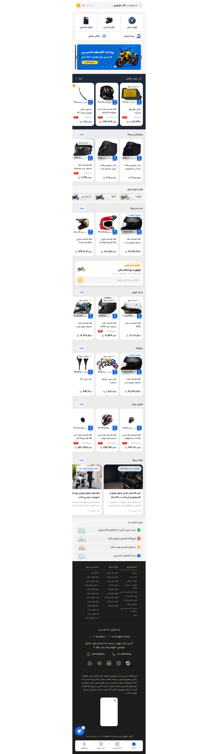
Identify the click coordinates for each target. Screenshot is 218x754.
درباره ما (134, 573)
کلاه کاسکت (95, 573)
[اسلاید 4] (103, 67)
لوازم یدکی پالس (112, 581)
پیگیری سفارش (132, 604)
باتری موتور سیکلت (93, 593)
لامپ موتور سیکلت (93, 597)
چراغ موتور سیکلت (93, 601)
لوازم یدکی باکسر (112, 601)
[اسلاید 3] (107, 67)
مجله (135, 615)
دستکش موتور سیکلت (91, 585)
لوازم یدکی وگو (113, 605)
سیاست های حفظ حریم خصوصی (129, 609)
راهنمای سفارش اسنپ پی (128, 592)
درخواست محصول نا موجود (130, 586)
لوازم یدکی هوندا (112, 577)
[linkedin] (109, 663)
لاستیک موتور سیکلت (92, 618)
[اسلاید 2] (111, 67)
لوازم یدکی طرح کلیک (111, 597)
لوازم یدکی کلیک (112, 593)
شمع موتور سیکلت (93, 605)
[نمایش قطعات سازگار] (80, 280)
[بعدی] (78, 57)
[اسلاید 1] (115, 67)
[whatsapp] (90, 663)
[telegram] (99, 663)
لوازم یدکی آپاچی (112, 573)
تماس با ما (133, 577)
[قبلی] (139, 57)
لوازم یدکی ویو (113, 589)
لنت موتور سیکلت (93, 610)
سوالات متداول (132, 581)
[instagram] (118, 663)
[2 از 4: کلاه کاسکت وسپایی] (109, 57)
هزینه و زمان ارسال (130, 600)
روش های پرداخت (131, 596)
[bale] (128, 663)
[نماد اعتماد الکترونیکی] (109, 712)
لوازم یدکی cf (113, 585)
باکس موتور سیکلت (92, 581)
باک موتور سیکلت (93, 614)
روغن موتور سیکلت (93, 589)
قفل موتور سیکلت (93, 577)
